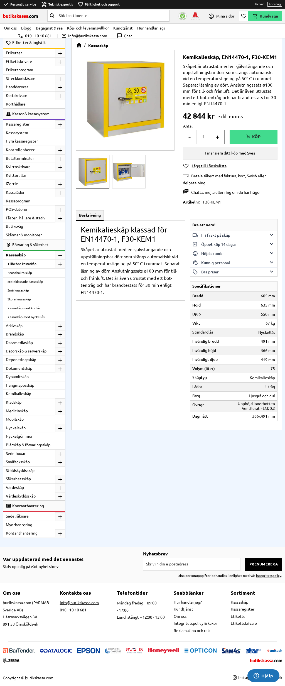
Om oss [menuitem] (10, 28)
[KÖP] (253, 137)
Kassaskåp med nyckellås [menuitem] (26, 317)
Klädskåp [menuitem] (13, 402)
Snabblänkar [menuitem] (189, 593)
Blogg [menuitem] (26, 28)
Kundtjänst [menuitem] (123, 28)
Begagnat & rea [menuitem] (49, 28)
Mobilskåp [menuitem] (15, 419)
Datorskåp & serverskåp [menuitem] (26, 351)
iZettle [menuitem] (12, 184)
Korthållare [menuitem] (16, 104)
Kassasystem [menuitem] (17, 133)
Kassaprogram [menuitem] (18, 201)
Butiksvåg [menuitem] (14, 226)
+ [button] (217, 137)
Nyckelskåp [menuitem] (16, 428)
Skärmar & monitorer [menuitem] (24, 235)
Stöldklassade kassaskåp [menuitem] (25, 281)
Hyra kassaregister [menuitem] (22, 141)
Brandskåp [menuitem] (15, 334)
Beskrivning (90, 215)
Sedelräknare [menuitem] (17, 516)
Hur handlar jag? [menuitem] (151, 28)
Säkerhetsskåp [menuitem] (18, 479)
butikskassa (20, 16)
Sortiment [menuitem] (243, 593)
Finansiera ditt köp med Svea (230, 153)
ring (227, 192)
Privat (259, 4)
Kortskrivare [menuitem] (16, 95)
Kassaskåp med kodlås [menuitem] (24, 308)
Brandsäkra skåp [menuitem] (20, 273)
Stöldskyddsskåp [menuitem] (20, 470)
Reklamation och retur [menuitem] (193, 630)
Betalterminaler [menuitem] (20, 158)
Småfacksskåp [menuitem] (18, 462)
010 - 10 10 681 (34, 36)
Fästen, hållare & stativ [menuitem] (25, 218)
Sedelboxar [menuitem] (15, 453)
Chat (124, 36)
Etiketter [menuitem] (14, 53)
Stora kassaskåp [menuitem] (19, 299)
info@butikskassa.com (84, 36)
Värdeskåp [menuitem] (15, 487)
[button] (243, 16)
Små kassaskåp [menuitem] (18, 290)
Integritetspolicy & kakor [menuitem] (195, 623)
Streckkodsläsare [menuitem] (20, 78)
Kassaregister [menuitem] (18, 124)
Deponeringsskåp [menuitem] (21, 359)
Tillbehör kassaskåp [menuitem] (22, 264)
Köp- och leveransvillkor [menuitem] (88, 28)
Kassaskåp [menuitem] (16, 255)
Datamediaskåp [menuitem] (19, 342)
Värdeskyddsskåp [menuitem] (21, 496)
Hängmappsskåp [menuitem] (20, 385)
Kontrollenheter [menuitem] (20, 150)
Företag (275, 4)
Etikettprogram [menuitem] (19, 70)
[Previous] (90, 99)
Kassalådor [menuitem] (15, 192)
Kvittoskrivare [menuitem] (18, 167)
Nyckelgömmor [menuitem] (19, 436)
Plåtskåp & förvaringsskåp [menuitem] (28, 445)
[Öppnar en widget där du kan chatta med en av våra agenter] (263, 676)
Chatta (197, 192)
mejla (210, 192)
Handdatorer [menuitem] (17, 87)
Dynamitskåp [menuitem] (17, 376)
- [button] (189, 137)
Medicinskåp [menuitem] (17, 411)
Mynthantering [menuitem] (19, 525)
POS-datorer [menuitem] (17, 209)
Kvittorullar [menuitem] (16, 175)
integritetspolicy (268, 575)
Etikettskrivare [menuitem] (19, 61)
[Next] (160, 99)
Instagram (247, 677)
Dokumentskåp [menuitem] (19, 368)
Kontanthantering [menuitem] (22, 533)
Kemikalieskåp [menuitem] (18, 393)
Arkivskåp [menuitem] (14, 326)
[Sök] (52, 15)
